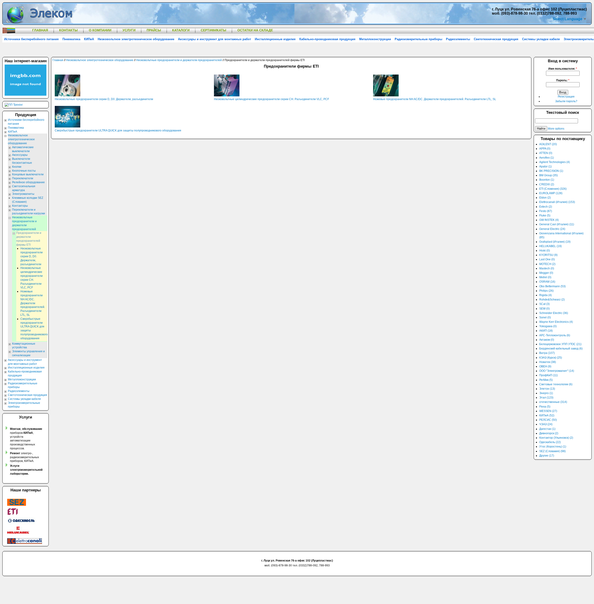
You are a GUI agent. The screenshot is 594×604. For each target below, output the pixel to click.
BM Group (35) (548, 175)
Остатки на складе (255, 30)
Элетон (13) (547, 388)
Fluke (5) (544, 215)
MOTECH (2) (547, 264)
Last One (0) (547, 259)
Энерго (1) (546, 393)
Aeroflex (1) (546, 157)
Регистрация (566, 96)
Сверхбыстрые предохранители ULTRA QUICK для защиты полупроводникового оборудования (118, 130)
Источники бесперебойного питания (31, 39)
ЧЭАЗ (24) (545, 424)
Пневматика (71, 39)
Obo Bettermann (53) (552, 286)
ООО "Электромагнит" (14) (556, 370)
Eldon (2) (545, 197)
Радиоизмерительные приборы (418, 39)
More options (556, 128)
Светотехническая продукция (496, 39)
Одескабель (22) (550, 442)
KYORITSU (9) (548, 255)
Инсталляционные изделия (275, 39)
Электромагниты (23, 194)
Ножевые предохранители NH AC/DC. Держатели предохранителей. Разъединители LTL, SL (434, 99)
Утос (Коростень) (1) (552, 446)
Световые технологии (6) (555, 384)
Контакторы (20, 205)
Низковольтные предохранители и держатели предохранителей (179, 60)
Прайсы (154, 30)
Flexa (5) (544, 406)
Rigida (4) (545, 295)
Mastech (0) (546, 268)
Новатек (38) (547, 362)
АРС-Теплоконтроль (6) (554, 335)
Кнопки (16, 166)
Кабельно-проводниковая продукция (327, 39)
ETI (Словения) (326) (553, 188)
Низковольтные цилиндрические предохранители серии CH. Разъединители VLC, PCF (271, 99)
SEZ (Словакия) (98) (552, 451)
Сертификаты (213, 30)
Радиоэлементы (458, 39)
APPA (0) (544, 148)
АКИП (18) (546, 330)
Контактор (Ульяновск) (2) (556, 437)
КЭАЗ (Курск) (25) (550, 357)
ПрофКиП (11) (548, 375)
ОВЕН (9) (545, 366)
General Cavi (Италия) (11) (556, 224)
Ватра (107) (547, 353)
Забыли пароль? (566, 101)
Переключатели (22, 178)
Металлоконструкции (375, 39)
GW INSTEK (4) (549, 220)
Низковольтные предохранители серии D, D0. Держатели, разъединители (104, 99)
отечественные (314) (553, 402)
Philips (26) (546, 290)
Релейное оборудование (28, 182)
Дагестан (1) (547, 429)
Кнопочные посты (24, 170)
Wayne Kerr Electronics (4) (556, 321)
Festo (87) (545, 211)
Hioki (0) (544, 250)
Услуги (129, 30)
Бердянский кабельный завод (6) (561, 348)
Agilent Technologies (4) (554, 162)
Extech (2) (545, 206)
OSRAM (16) (547, 281)
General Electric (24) (552, 229)
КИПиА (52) (546, 415)
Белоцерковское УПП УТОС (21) (560, 344)
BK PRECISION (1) (551, 171)
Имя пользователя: (562, 68)
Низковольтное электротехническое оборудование (136, 39)
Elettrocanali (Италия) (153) (557, 202)
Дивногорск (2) (548, 433)
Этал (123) (546, 397)
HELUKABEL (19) (550, 246)
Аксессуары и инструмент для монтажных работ (214, 39)
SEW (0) (544, 308)
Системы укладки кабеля (541, 39)
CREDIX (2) (546, 184)
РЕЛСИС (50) (548, 419)
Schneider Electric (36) (553, 313)
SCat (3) (544, 304)
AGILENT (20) (548, 144)
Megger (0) (546, 272)
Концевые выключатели (28, 174)
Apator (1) (545, 166)
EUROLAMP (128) (550, 193)
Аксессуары (20, 155)
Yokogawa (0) (548, 326)
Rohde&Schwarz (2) (552, 299)
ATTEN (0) (545, 153)
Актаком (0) (546, 339)
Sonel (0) (545, 317)
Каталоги (181, 30)
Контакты (68, 30)
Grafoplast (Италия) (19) (555, 241)
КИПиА (89, 39)
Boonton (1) (546, 179)
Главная (40, 30)
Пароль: (562, 80)
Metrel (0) (545, 277)
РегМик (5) (546, 380)
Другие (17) (546, 455)
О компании (100, 30)
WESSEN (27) (548, 411)
